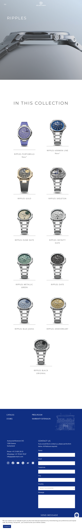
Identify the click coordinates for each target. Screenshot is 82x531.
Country (41, 484)
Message (41, 492)
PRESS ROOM (37, 415)
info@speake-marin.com (15, 456)
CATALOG (10, 415)
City (39, 475)
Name (40, 450)
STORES (9, 419)
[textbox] (56, 488)
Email (40, 459)
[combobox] (56, 488)
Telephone (41, 467)
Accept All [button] (7, 526)
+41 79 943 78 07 (20, 454)
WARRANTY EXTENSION (41, 419)
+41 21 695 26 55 (17, 451)
